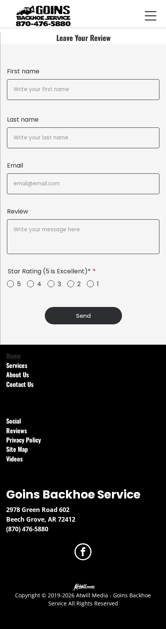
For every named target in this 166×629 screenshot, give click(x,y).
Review (17, 211)
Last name (23, 119)
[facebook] (83, 552)
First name (23, 71)
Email (15, 165)
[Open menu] (150, 16)
